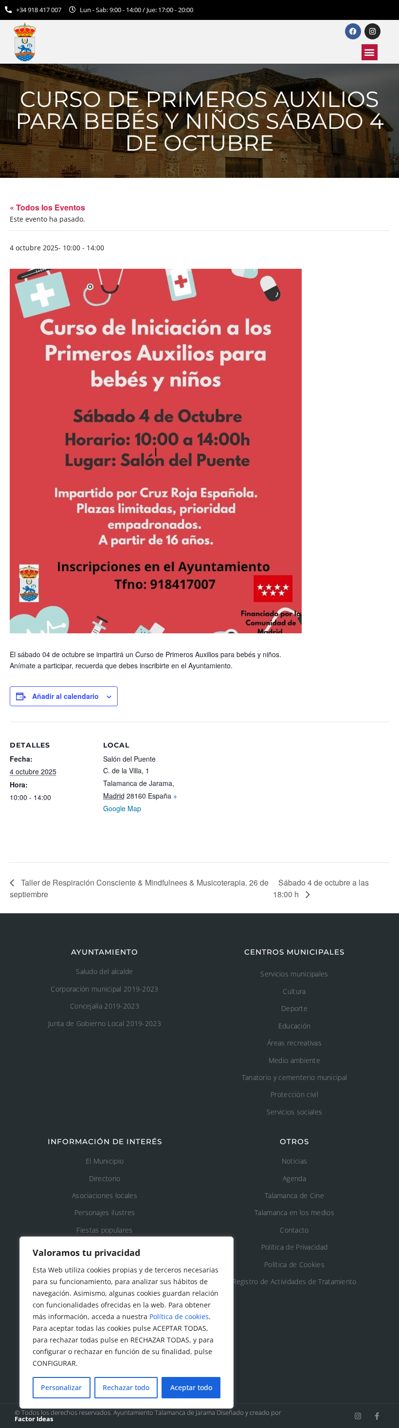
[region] (126, 1322)
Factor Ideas (34, 1418)
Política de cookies (179, 1316)
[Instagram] (358, 1416)
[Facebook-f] (377, 1416)
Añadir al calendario (65, 696)
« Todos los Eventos (47, 207)
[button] (370, 52)
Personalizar (61, 1387)
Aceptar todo (191, 1387)
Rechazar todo (126, 1387)
